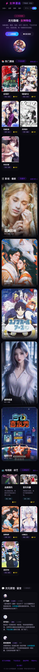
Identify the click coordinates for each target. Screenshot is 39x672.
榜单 (14, 8)
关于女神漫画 (6, 661)
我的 (19, 8)
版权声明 (26, 661)
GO (34, 8)
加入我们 (19, 665)
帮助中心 (34, 661)
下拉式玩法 (16, 661)
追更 (9, 8)
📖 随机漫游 (27, 34)
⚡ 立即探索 (12, 34)
